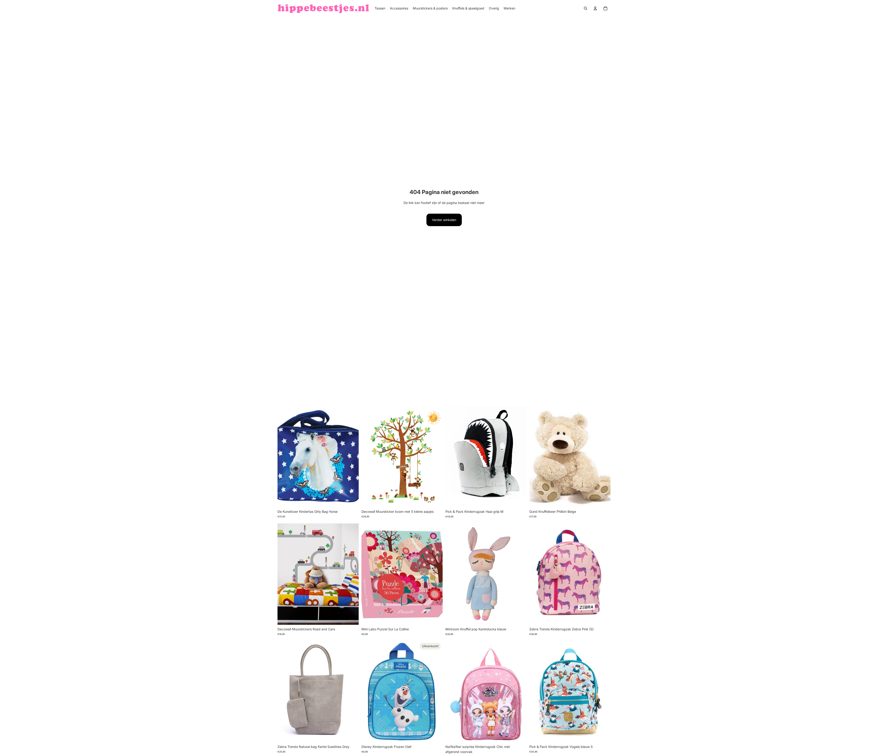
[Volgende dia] (436, 456)
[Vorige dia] (368, 456)
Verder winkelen (444, 220)
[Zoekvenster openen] (585, 8)
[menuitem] (380, 8)
